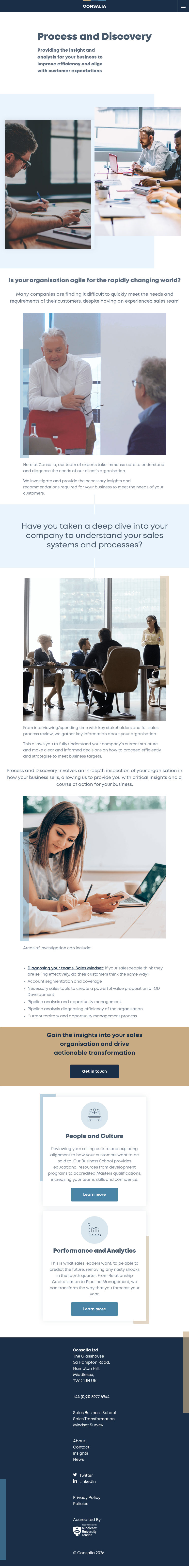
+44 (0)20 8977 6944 (91, 1397)
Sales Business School (94, 1413)
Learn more (94, 1195)
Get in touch (94, 1071)
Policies (80, 1504)
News (78, 1460)
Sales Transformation (94, 1419)
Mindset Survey (88, 1425)
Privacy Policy (86, 1498)
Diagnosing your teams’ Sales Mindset (65, 968)
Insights (80, 1453)
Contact (81, 1447)
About (79, 1441)
